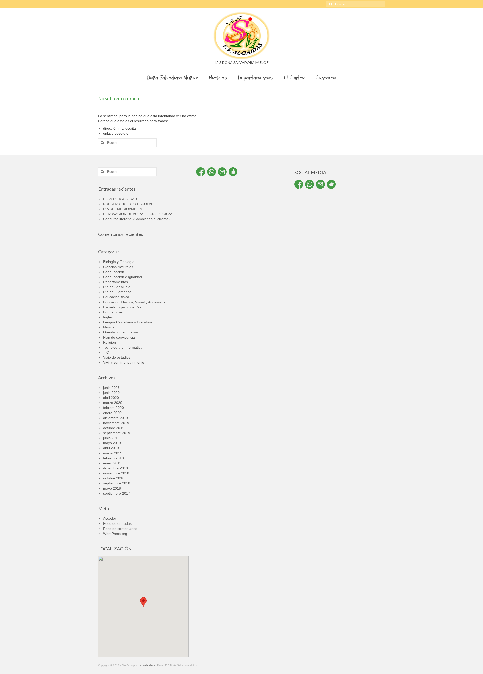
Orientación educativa (120, 332)
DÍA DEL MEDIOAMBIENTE (125, 209)
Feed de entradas (117, 523)
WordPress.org (115, 534)
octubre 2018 (113, 478)
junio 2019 (111, 438)
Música (108, 327)
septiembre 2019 (116, 433)
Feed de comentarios (120, 529)
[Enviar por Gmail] (222, 171)
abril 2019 (111, 448)
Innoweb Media (147, 665)
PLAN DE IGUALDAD (120, 199)
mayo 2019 (112, 443)
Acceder (109, 518)
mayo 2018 (112, 488)
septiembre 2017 (116, 493)
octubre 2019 (113, 428)
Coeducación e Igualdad (122, 277)
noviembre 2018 (116, 473)
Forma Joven (113, 312)
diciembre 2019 (115, 418)
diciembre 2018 (115, 468)
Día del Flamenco (117, 292)
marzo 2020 (112, 403)
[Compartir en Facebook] (200, 171)
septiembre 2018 (116, 483)
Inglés (108, 317)
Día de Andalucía (116, 287)
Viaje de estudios (116, 357)
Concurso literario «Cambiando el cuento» (136, 219)
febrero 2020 (113, 408)
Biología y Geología (118, 262)
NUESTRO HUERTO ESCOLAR (128, 204)
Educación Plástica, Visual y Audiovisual (134, 302)
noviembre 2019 (116, 423)
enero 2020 (112, 413)
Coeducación (113, 272)
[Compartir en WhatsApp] (211, 171)
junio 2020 (111, 393)
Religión (109, 342)
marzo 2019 (112, 453)
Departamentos (115, 282)
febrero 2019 (113, 458)
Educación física (116, 297)
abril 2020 (111, 398)
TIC (106, 352)
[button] (143, 602)
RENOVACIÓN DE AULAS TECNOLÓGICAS (138, 214)
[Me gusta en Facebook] (233, 171)
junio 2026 (111, 388)
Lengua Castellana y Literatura (127, 322)
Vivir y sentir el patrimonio (123, 362)
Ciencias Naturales (118, 267)
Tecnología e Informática (122, 347)
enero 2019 (112, 463)
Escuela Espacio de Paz (122, 307)
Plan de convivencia (119, 337)
